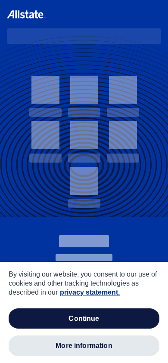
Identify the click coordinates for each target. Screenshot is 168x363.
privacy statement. (90, 292)
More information (84, 345)
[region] (84, 312)
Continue (83, 318)
